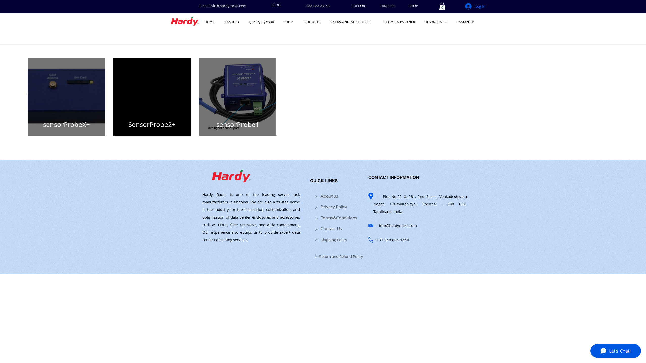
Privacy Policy (334, 207)
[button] (442, 6)
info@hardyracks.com (398, 225)
